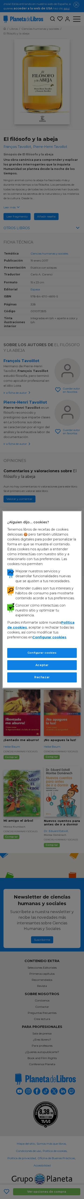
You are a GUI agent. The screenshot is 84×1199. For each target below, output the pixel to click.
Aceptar (42, 665)
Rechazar (42, 677)
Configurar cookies (42, 652)
